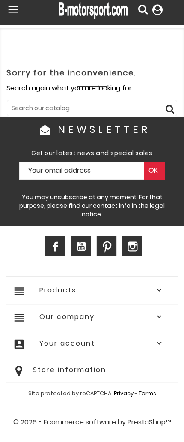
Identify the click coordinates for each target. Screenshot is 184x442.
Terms (147, 393)
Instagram (132, 246)
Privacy (124, 393)
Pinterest (106, 246)
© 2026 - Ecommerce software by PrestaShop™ (92, 422)
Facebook (55, 246)
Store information (69, 370)
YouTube (81, 246)
